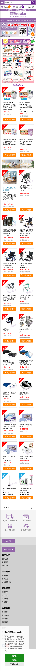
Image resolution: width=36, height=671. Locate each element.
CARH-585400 (24, 492)
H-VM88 (5, 331)
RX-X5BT (6, 301)
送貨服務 (5, 599)
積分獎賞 (5, 619)
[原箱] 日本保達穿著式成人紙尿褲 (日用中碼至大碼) (9, 141)
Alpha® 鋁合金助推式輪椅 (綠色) (26, 186)
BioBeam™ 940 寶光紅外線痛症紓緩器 (9, 425)
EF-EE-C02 (23, 394)
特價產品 (5, 579)
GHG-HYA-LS (7, 235)
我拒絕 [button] (14, 660)
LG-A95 (22, 333)
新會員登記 (6, 615)
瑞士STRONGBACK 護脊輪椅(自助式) (9, 264)
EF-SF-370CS (24, 426)
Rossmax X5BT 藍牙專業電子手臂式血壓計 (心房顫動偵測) (9, 297)
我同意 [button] (14, 656)
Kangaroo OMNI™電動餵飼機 (26, 489)
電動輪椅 (9, 20)
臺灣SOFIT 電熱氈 (26, 425)
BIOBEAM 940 (7, 428)
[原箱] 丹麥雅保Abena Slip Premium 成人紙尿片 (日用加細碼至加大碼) (9, 105)
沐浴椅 (26, 20)
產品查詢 (18, 7)
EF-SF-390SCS (7, 460)
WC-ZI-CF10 (24, 267)
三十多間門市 (26, 521)
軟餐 (22, 20)
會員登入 (5, 612)
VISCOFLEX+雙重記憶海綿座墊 (26, 362)
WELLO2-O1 (24, 458)
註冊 (33, 7)
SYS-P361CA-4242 (26, 364)
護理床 (15, 20)
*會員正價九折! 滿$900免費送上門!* (18, 10)
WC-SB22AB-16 (8, 267)
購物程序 (5, 592)
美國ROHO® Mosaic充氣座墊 (8, 362)
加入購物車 (11, 119)
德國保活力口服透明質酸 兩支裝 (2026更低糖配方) (9, 231)
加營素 (31, 20)
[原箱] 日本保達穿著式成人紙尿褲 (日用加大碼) (26, 141)
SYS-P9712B (7, 396)
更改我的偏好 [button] (14, 664)
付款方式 (5, 595)
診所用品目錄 (7, 582)
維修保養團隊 (10, 530)
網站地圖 (7, 549)
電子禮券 (5, 622)
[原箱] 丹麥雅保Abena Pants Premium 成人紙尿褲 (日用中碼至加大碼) (26, 105)
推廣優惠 (5, 575)
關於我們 (5, 559)
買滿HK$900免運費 (10, 521)
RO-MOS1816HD (8, 364)
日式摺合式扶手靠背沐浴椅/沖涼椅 (26, 296)
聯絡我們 (5, 565)
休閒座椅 (6, 329)
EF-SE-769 (6, 492)
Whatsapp (32, 41)
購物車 (6, 7)
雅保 (19, 20)
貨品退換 (5, 602)
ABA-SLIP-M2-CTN (9, 109)
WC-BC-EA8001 (25, 235)
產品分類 (7, 541)
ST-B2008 (23, 299)
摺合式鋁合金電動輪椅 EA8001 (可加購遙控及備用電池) (26, 231)
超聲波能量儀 (24, 393)
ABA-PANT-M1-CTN (26, 111)
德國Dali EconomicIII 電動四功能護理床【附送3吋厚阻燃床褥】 (9, 195)
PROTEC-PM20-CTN (9, 145)
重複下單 (32, 30)
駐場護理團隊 (26, 530)
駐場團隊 (5, 562)
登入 (29, 7)
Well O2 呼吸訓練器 (26, 456)
